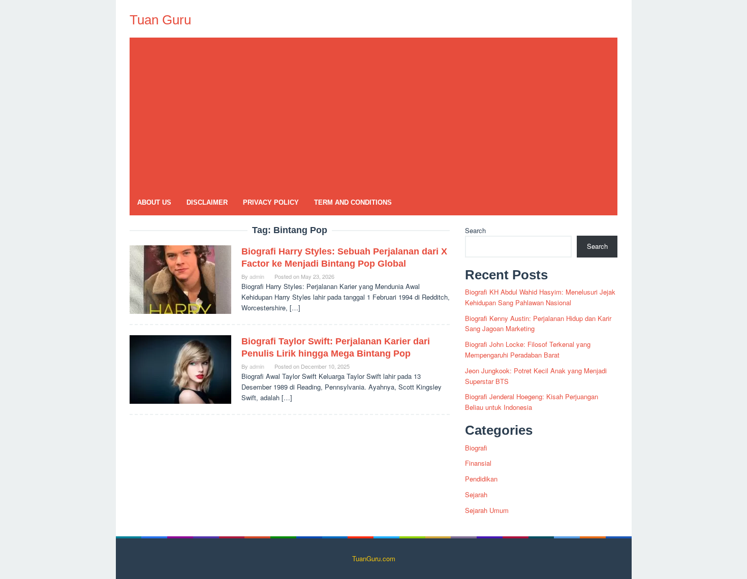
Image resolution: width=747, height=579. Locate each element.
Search (475, 230)
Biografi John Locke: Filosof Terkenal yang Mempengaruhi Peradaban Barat (527, 349)
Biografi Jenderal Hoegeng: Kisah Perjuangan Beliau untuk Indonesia (531, 402)
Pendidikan (481, 479)
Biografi (476, 448)
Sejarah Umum (487, 510)
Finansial (478, 463)
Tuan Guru (160, 19)
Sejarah (476, 494)
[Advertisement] (373, 114)
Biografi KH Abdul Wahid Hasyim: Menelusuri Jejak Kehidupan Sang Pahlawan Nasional (540, 297)
